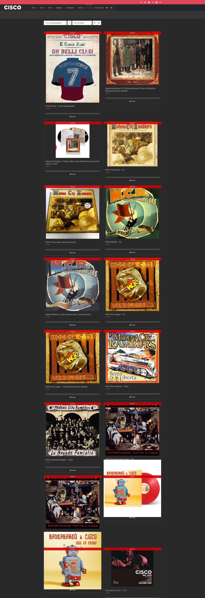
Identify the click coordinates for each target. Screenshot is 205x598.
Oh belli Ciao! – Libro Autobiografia (59, 106)
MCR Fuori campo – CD (115, 314)
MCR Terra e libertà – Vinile (117, 386)
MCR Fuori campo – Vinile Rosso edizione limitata (66, 386)
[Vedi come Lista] (99, 23)
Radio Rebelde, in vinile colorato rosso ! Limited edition (68, 314)
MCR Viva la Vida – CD (114, 170)
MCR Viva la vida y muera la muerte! (60, 242)
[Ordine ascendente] (69, 23)
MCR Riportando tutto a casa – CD (119, 459)
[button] (111, 7)
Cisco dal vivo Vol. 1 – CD (115, 590)
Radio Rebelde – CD (113, 242)
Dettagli (73, 116)
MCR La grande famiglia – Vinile (59, 459)
